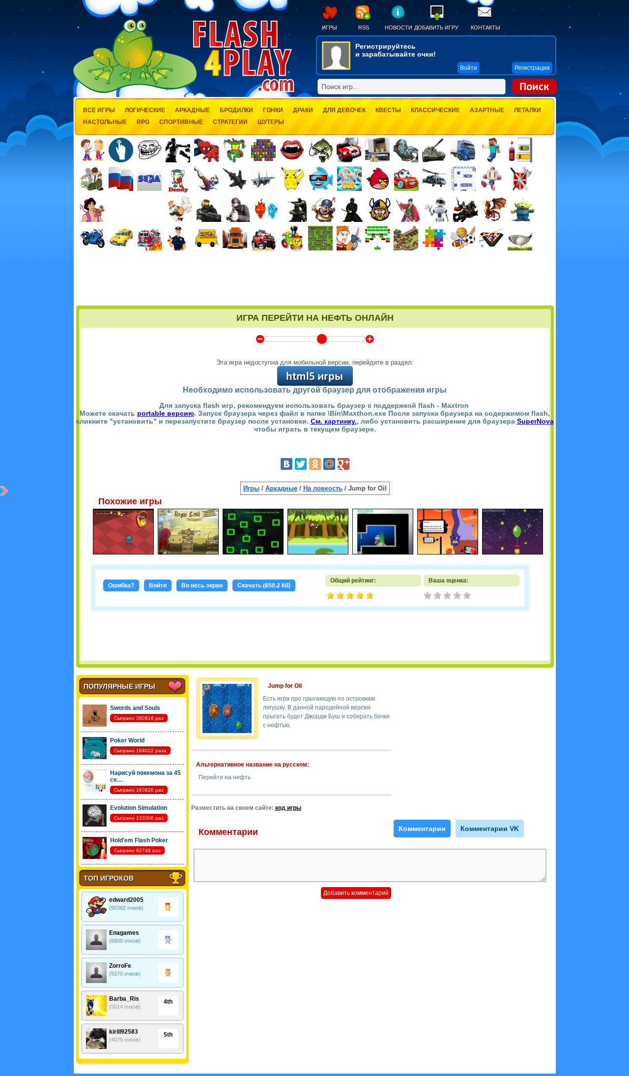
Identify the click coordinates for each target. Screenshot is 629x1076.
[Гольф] (520, 238)
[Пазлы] (434, 238)
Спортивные (181, 122)
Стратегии (230, 122)
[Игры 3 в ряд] (263, 150)
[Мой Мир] (329, 464)
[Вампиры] (292, 150)
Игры (329, 28)
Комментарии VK (489, 828)
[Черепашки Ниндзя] (235, 150)
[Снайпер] (237, 209)
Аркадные (192, 110)
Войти (158, 585)
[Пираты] (323, 209)
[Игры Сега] (149, 180)
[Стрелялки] (209, 209)
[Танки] (434, 150)
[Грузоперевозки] (377, 150)
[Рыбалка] (320, 150)
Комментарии (422, 828)
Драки (303, 110)
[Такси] (121, 238)
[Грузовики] (463, 150)
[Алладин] (92, 209)
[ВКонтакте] (286, 464)
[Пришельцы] (522, 209)
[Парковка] (520, 149)
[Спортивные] (463, 238)
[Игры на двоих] (92, 150)
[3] (448, 596)
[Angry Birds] (378, 178)
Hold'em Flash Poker (139, 840)
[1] (428, 596)
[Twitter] (301, 464)
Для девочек (344, 110)
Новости (398, 28)
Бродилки (236, 110)
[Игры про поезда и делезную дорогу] (292, 238)
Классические (435, 110)
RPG (143, 122)
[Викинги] (380, 209)
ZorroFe (120, 965)
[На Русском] (121, 178)
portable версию (165, 413)
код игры (288, 807)
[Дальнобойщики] (235, 238)
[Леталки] (235, 178)
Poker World (127, 740)
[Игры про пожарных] (149, 238)
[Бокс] (178, 150)
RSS (363, 28)
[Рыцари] (465, 209)
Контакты (485, 28)
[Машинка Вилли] (406, 178)
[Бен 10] (92, 178)
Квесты (388, 110)
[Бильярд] (491, 238)
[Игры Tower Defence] (406, 238)
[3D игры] (321, 178)
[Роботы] (437, 209)
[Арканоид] (377, 238)
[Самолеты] (263, 178)
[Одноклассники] (315, 464)
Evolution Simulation (138, 807)
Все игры (99, 110)
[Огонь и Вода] (266, 209)
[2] (438, 596)
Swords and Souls (135, 708)
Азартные (487, 110)
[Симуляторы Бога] (349, 178)
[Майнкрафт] (491, 150)
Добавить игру (436, 28)
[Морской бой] (463, 178)
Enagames (124, 932)
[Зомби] (406, 150)
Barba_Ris (124, 998)
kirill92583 (123, 1031)
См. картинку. (334, 421)
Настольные (105, 122)
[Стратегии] (520, 178)
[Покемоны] (292, 178)
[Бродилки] (320, 238)
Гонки (273, 110)
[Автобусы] (206, 238)
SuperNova (535, 421)
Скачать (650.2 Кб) (263, 585)
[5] (468, 596)
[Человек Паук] (206, 150)
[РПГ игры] (349, 238)
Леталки (527, 110)
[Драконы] (494, 209)
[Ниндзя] (351, 209)
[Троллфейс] (149, 150)
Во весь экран (202, 585)
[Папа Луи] (180, 209)
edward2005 (126, 899)
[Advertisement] (315, 279)
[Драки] (206, 178)
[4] (458, 596)
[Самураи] (408, 209)
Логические (145, 110)
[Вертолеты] (435, 178)
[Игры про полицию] (178, 238)
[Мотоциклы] (92, 238)
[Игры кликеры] (121, 150)
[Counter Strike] (294, 209)
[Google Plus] (343, 464)
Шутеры (270, 122)
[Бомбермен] (492, 178)
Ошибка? (121, 585)
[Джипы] (263, 238)
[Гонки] (349, 150)
